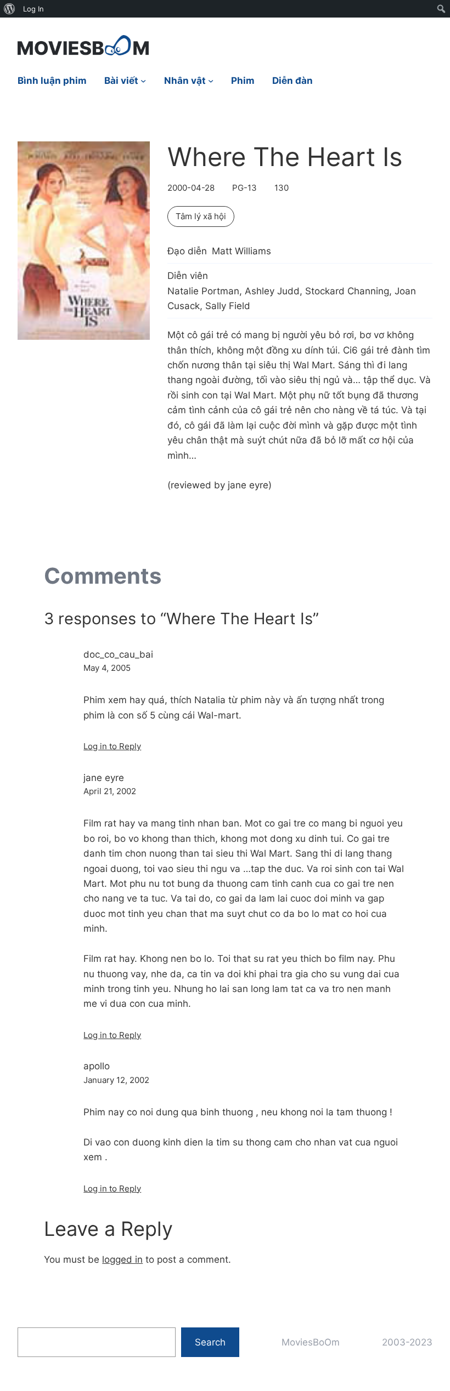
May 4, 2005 (107, 668)
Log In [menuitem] (33, 8)
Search (210, 1342)
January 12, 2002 (116, 1080)
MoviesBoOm (311, 1342)
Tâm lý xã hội (201, 216)
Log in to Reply (112, 746)
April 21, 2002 (109, 791)
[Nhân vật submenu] (210, 80)
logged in (122, 1259)
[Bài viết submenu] (143, 80)
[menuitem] (9, 9)
